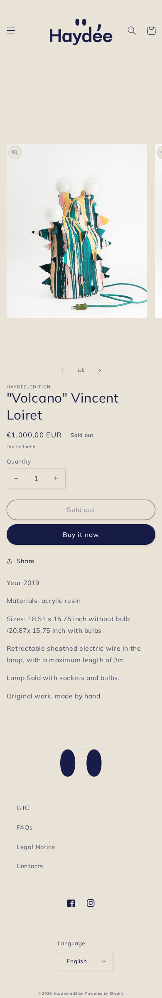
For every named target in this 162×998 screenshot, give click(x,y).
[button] (10, 30)
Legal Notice (36, 847)
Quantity (19, 461)
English (77, 960)
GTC (23, 808)
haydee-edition (68, 993)
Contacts (30, 866)
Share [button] (25, 561)
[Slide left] (62, 370)
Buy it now (81, 534)
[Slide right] (100, 370)
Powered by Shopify (104, 993)
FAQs (25, 827)
